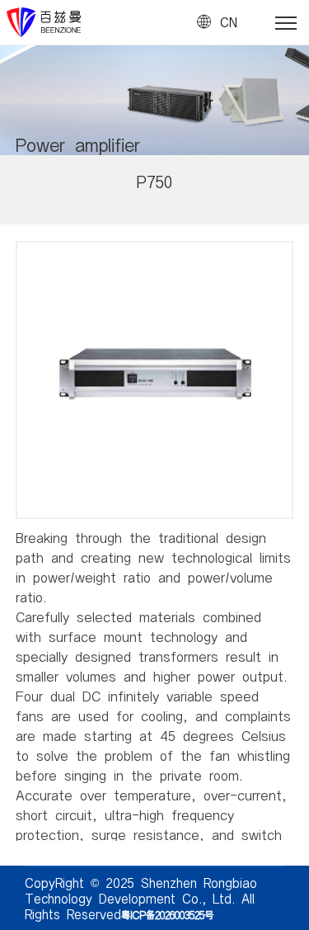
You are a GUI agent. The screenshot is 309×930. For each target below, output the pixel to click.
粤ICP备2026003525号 (167, 914)
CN (228, 22)
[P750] (154, 259)
